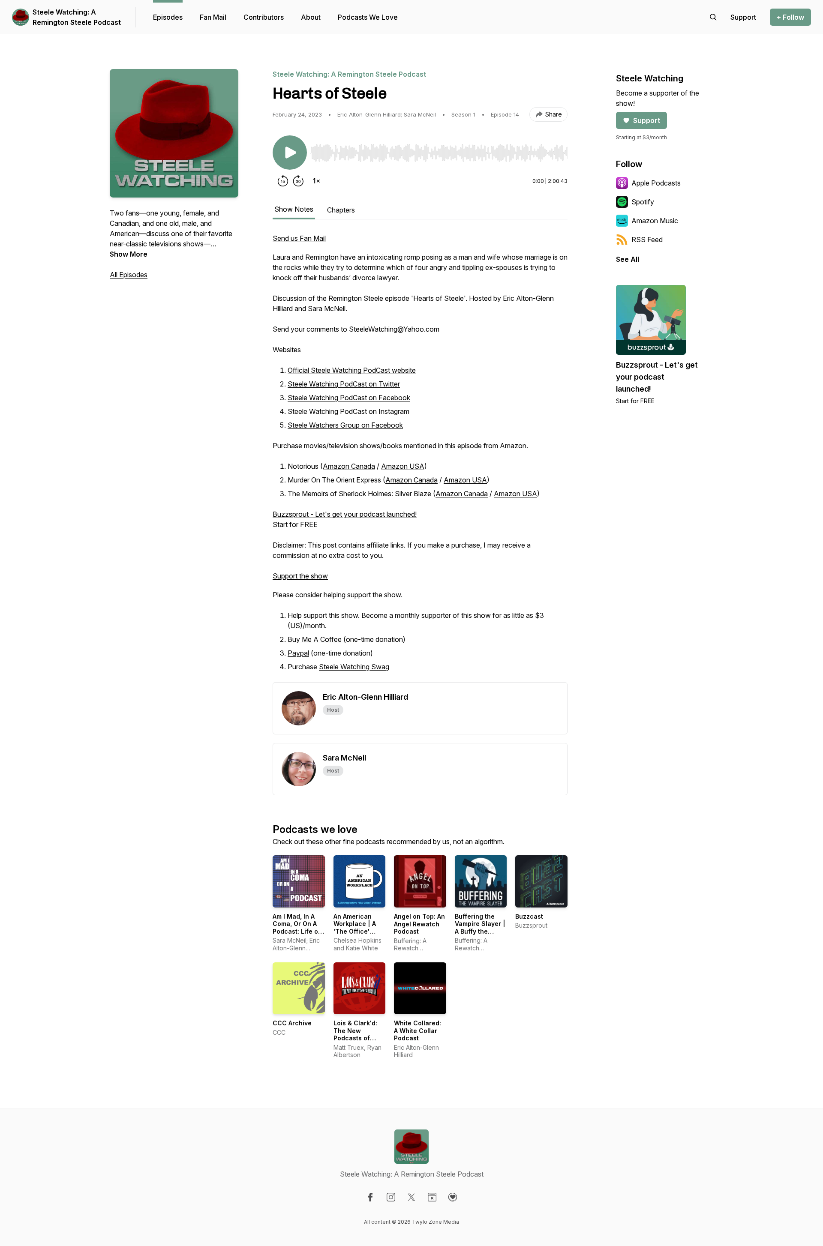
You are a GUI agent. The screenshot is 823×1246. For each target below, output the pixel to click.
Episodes (168, 17)
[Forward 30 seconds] (298, 181)
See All (627, 259)
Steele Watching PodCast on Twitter (344, 384)
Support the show (300, 576)
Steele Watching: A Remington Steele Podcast (77, 17)
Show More (128, 254)
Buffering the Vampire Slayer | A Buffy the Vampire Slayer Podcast (480, 931)
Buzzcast (529, 916)
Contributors (263, 17)
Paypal (298, 653)
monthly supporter (423, 615)
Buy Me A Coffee (315, 639)
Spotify (642, 202)
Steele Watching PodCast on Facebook (349, 397)
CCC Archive (292, 1023)
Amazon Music (654, 220)
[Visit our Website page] (432, 1197)
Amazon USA (402, 466)
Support (646, 120)
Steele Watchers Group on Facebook (345, 425)
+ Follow (790, 17)
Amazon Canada (349, 466)
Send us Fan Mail (299, 238)
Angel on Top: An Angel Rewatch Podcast (419, 924)
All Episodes (128, 274)
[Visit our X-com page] (411, 1197)
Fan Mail (213, 17)
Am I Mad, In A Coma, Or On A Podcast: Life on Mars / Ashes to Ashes (297, 931)
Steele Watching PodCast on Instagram (348, 411)
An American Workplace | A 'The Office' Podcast (354, 928)
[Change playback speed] (316, 181)
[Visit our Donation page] (452, 1197)
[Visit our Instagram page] (391, 1197)
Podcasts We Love (368, 17)
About (311, 17)
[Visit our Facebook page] (370, 1197)
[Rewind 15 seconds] (283, 181)
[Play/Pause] (290, 152)
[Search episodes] (713, 17)
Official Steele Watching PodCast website (352, 370)
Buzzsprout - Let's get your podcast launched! (345, 514)
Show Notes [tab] (293, 209)
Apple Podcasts (656, 183)
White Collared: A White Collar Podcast (417, 1030)
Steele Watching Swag (354, 666)
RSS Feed (647, 239)
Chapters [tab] (341, 210)
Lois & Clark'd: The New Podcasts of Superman (355, 1034)
